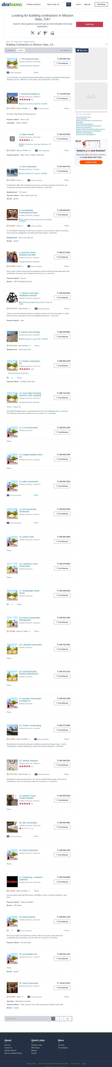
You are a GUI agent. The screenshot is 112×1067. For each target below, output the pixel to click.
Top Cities (61, 1045)
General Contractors (39, 514)
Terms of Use (75, 1063)
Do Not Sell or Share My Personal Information (53, 1063)
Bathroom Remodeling (40, 801)
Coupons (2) (16, 407)
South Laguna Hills (25, 349)
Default (66, 50)
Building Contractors (25, 62)
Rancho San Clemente (26, 237)
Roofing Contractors (39, 335)
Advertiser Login (36, 1045)
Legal (83, 1063)
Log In (78, 4)
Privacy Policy (31, 1063)
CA (12, 41)
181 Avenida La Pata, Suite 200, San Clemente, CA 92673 (35, 220)
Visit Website (63, 63)
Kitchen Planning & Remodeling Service (90, 129)
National (34, 1050)
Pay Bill (33, 1053)
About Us (7, 1045)
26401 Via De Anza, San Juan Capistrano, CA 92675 (35, 145)
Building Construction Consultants (88, 131)
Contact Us (8, 1048)
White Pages (35, 1048)
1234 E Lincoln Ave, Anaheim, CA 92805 (34, 104)
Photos (36, 72)
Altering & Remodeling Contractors (89, 126)
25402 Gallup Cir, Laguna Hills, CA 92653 (34, 339)
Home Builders (38, 484)
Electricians (37, 920)
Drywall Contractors (39, 298)
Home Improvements (83, 127)
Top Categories (63, 1048)
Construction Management (85, 134)
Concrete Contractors (40, 169)
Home (8, 41)
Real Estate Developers (41, 825)
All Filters (11, 50)
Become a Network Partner (13, 1053)
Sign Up (87, 4)
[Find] (68, 4)
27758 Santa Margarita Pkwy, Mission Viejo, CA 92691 (35, 303)
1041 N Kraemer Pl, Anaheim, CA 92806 (34, 173)
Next (67, 1019)
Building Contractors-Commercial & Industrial (89, 121)
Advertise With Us (10, 1050)
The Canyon (23, 192)
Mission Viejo (18, 41)
